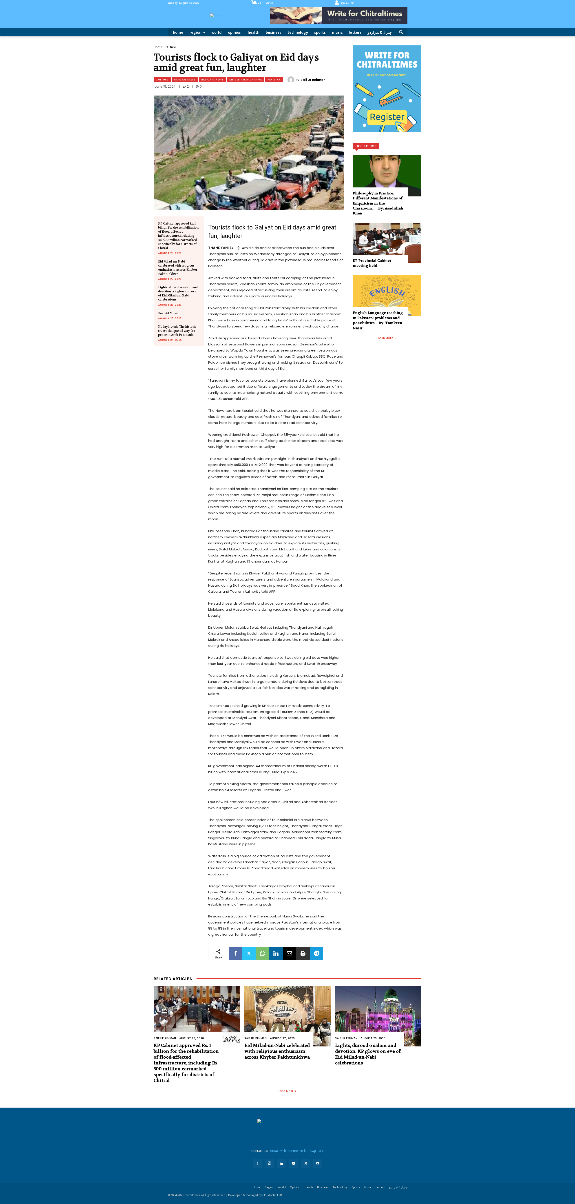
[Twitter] (249, 953)
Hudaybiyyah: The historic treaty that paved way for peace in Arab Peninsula (177, 331)
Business (322, 1187)
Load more (385, 338)
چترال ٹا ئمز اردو (398, 1187)
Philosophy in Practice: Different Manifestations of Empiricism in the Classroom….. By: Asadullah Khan (378, 203)
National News (212, 79)
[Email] (289, 953)
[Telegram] (316, 953)
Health (309, 1187)
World (282, 1187)
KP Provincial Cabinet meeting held (372, 263)
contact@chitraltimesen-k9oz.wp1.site (296, 1150)
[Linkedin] (276, 953)
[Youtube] (317, 1163)
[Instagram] (269, 1163)
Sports (356, 1187)
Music (368, 1187)
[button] (401, 32)
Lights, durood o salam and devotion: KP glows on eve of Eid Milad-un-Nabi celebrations (178, 293)
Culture (171, 47)
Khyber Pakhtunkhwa (245, 79)
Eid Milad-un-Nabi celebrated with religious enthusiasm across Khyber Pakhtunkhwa (177, 268)
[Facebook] (235, 953)
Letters (380, 1187)
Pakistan (274, 79)
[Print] (303, 953)
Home (158, 47)
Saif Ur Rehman (313, 79)
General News (184, 79)
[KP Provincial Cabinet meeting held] (387, 243)
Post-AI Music (168, 313)
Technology (340, 1187)
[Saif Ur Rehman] (292, 79)
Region (269, 1187)
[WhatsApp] (262, 953)
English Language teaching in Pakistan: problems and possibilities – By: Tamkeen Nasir (378, 320)
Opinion (295, 1187)
